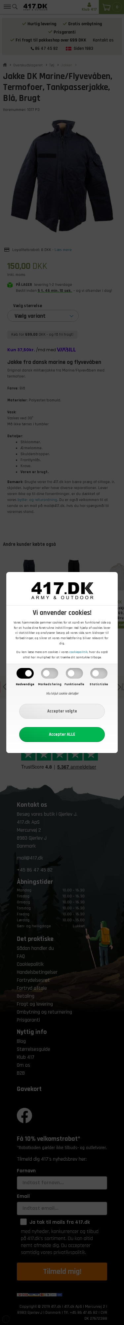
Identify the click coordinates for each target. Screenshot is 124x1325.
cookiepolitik (78, 652)
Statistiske (99, 684)
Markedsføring (50, 684)
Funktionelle (74, 684)
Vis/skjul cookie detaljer (62, 693)
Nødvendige (25, 684)
